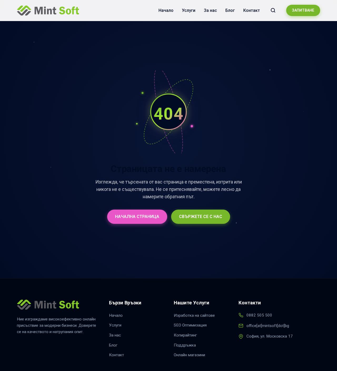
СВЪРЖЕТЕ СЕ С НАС (200, 216)
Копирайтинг (185, 335)
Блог (230, 10)
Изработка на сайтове (194, 315)
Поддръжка (185, 345)
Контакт (251, 10)
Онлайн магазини (189, 355)
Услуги (188, 10)
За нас (210, 10)
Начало (166, 10)
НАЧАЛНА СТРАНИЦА (137, 216)
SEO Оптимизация (190, 325)
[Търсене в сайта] (273, 10)
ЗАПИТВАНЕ (303, 10)
